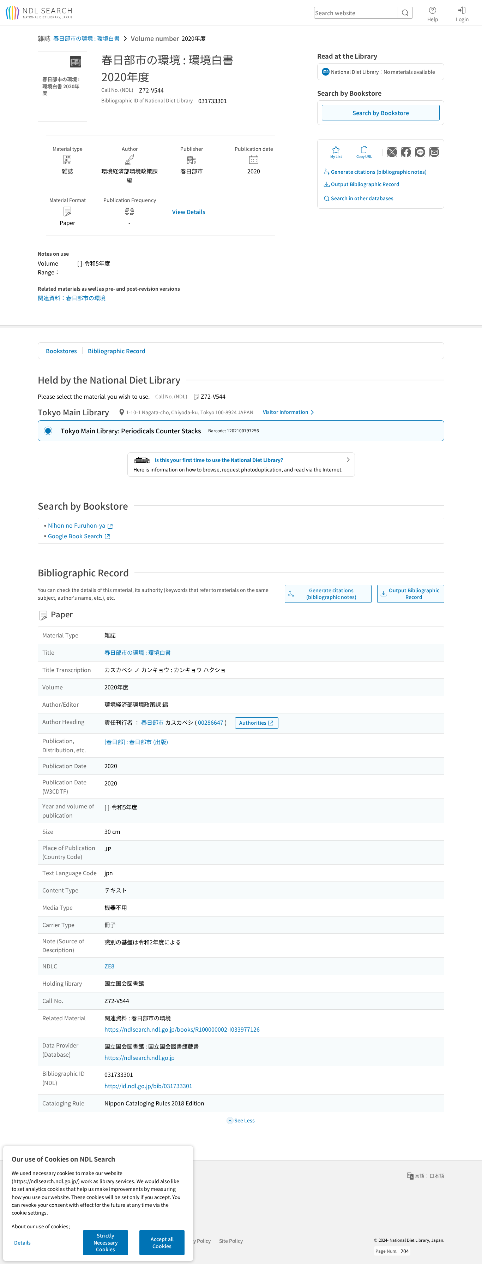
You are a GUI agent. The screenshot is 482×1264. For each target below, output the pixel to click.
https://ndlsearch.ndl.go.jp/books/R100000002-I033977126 (182, 1029)
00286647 (210, 722)
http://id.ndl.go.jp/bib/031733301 (148, 1085)
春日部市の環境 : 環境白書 (86, 38)
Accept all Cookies (162, 1242)
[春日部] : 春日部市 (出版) (136, 741)
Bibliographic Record (116, 350)
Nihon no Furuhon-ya (77, 525)
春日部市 (152, 722)
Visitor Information (285, 411)
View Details (188, 211)
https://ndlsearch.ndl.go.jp (139, 1057)
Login (462, 19)
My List (336, 156)
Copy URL (364, 156)
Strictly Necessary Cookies (106, 1242)
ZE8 (109, 966)
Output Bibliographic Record (365, 184)
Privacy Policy (195, 1240)
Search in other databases (362, 198)
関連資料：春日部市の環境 (72, 297)
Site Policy (231, 1240)
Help (432, 19)
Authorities (252, 722)
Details (22, 1242)
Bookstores (61, 350)
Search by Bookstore (381, 112)
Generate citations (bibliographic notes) (379, 171)
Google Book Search (76, 536)
